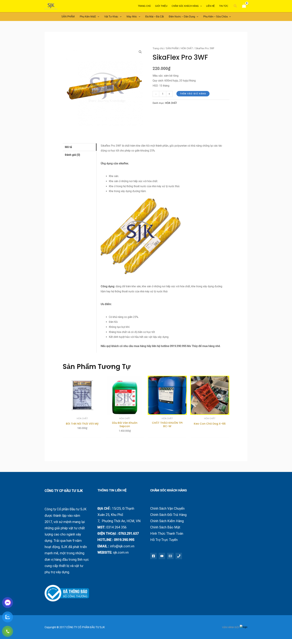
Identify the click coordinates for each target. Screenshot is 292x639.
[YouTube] (162, 556)
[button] (235, 6)
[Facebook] (153, 556)
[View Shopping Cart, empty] (243, 6)
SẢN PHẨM (68, 16)
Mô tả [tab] (68, 147)
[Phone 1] (179, 556)
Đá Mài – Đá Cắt (154, 16)
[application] (200, 6)
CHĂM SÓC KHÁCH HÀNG (185, 6)
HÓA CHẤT (187, 48)
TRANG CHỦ (144, 6)
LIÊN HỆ (210, 6)
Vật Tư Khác (111, 16)
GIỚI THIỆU (161, 6)
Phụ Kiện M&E (88, 16)
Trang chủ (158, 48)
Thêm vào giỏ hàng (193, 93)
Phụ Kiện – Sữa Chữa (215, 16)
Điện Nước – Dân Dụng (182, 16)
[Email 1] (170, 556)
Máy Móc (132, 16)
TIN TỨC (223, 6)
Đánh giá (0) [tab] (72, 154)
